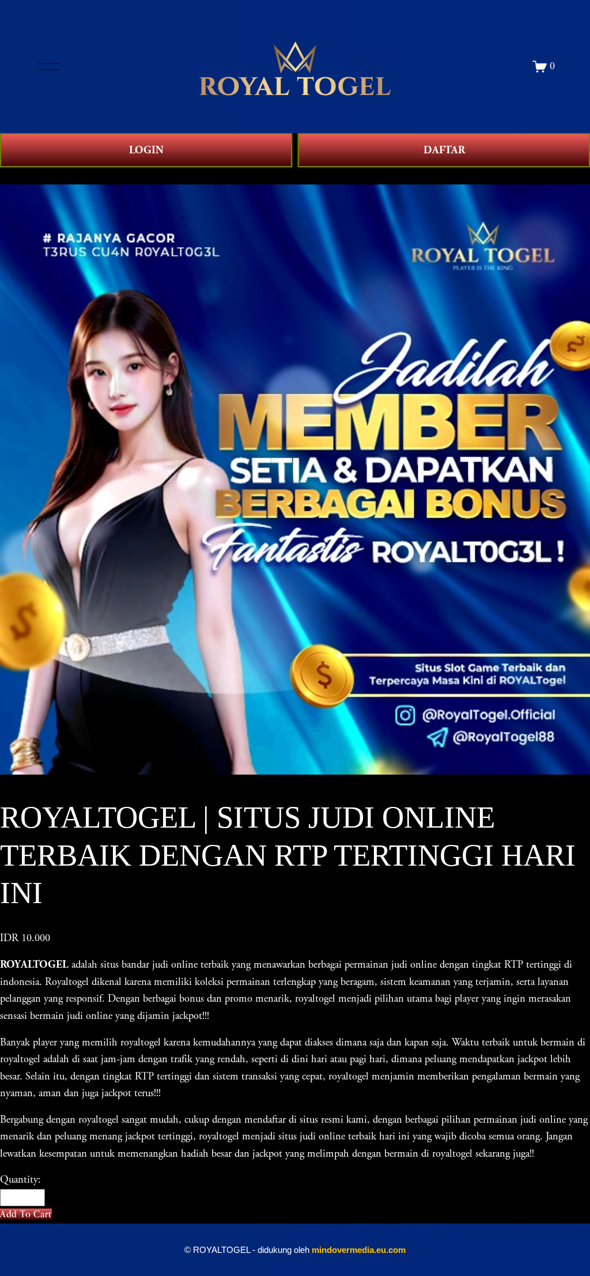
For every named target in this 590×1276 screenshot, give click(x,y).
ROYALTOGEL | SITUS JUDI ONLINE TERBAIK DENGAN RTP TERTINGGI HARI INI (221, 175)
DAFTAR (444, 150)
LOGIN (146, 150)
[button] (26, 1214)
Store (10, 175)
